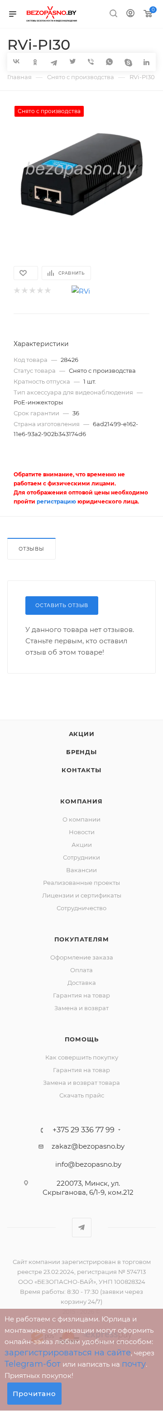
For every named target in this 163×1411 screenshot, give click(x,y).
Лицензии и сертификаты (81, 895)
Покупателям (81, 939)
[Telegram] (53, 61)
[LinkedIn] (146, 61)
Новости (82, 832)
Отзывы (31, 549)
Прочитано (34, 1393)
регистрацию (56, 501)
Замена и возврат (81, 1008)
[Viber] (91, 61)
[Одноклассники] (35, 61)
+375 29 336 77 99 (84, 1130)
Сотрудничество (81, 908)
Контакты (81, 770)
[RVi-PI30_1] (81, 173)
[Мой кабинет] (130, 14)
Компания (81, 801)
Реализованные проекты (81, 882)
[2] (24, 290)
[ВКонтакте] (16, 61)
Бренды (81, 751)
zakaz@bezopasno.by (88, 1146)
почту (134, 1364)
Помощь (82, 1039)
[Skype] (128, 61)
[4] (39, 290)
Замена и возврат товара (81, 1082)
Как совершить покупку (81, 1057)
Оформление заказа (81, 957)
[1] (16, 290)
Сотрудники (81, 857)
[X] (72, 61)
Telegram (81, 1227)
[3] (32, 290)
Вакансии (81, 870)
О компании (81, 819)
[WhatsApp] (109, 61)
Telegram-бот (33, 1364)
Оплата (81, 970)
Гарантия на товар (81, 995)
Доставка (81, 982)
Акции (82, 733)
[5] (47, 290)
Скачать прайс (81, 1095)
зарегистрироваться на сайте (68, 1353)
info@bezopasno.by (88, 1164)
